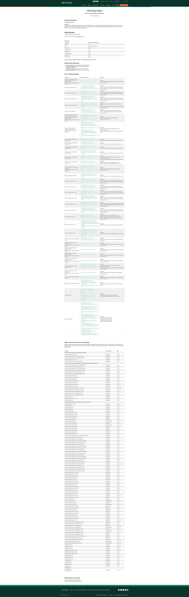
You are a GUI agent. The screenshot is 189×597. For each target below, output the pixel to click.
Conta (111, 1)
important (79, 36)
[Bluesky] (127, 590)
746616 (74, 59)
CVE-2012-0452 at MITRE (69, 22)
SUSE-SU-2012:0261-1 (70, 65)
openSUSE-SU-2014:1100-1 (71, 68)
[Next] (98, 15)
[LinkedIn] (125, 590)
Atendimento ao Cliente (104, 1)
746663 (85, 59)
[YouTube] (119, 590)
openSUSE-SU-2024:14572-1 (71, 70)
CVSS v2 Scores (67, 40)
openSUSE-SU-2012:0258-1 (71, 66)
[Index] (95, 15)
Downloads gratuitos (123, 5)
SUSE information (69, 32)
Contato (117, 5)
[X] (123, 590)
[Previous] (92, 15)
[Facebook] (121, 590)
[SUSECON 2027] (96, 1)
